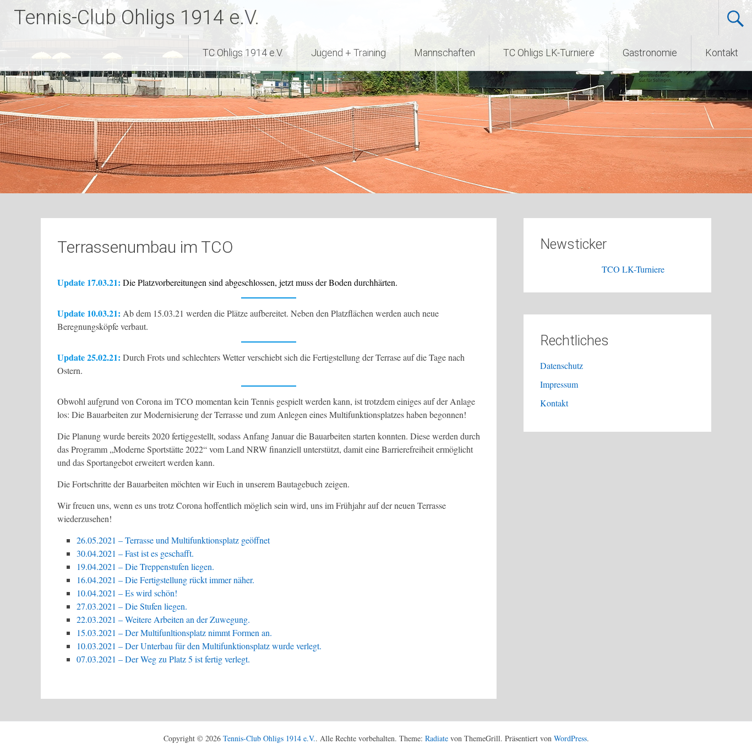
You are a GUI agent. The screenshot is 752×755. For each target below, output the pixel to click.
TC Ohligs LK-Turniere (549, 52)
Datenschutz (561, 365)
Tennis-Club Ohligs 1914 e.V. (136, 17)
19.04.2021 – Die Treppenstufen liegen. (145, 566)
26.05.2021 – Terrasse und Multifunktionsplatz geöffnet (173, 540)
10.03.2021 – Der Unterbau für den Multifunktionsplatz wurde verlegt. (199, 645)
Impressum (559, 384)
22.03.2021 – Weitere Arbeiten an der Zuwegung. (163, 619)
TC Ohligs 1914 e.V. (243, 52)
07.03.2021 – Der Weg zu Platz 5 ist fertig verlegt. (163, 659)
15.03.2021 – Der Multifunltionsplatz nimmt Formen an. (174, 632)
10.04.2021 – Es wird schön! (127, 593)
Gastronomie (650, 52)
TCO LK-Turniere (607, 269)
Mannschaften (444, 52)
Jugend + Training (348, 52)
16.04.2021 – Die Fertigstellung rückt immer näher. (165, 579)
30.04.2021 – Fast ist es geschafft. (135, 553)
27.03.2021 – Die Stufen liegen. (132, 606)
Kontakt (721, 52)
